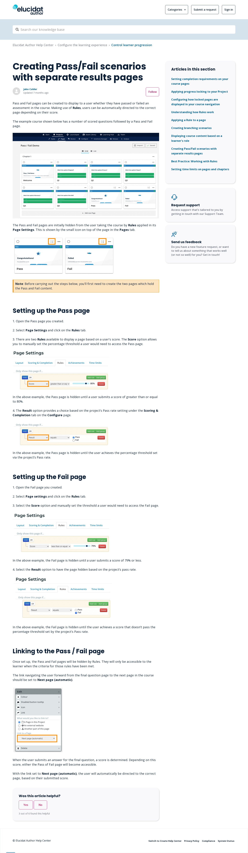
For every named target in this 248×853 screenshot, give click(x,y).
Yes (25, 805)
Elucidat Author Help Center (33, 45)
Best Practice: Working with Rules (194, 161)
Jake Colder (30, 89)
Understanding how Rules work (192, 112)
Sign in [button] (228, 9)
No (40, 805)
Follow (152, 92)
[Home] (28, 10)
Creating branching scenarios (191, 128)
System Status (226, 840)
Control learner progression (131, 45)
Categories (175, 9)
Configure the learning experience (82, 45)
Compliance (209, 840)
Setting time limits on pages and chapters (200, 169)
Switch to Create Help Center (165, 840)
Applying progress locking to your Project (199, 91)
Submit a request (205, 9)
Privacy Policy (192, 840)
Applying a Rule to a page (188, 120)
